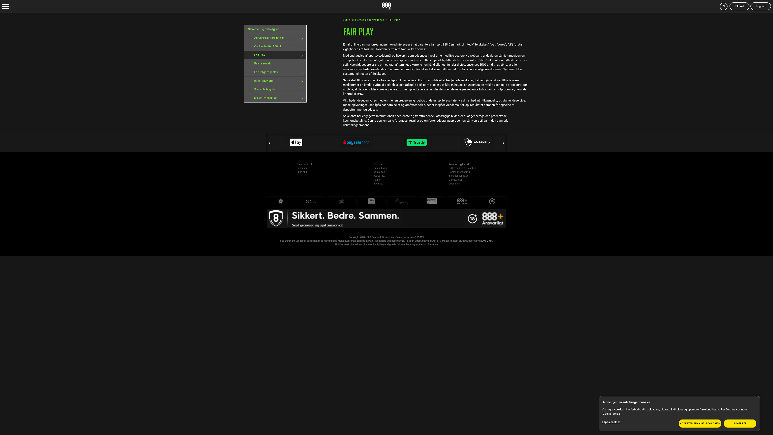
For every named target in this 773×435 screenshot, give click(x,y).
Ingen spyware (263, 80)
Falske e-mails (263, 63)
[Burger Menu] (5, 6)
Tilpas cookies (611, 422)
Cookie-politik (611, 413)
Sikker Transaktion (265, 97)
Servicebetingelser (265, 89)
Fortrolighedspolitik (266, 72)
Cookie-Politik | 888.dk (268, 46)
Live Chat (486, 240)
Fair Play (259, 55)
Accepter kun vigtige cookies (700, 423)
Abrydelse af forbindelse (269, 37)
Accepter (740, 423)
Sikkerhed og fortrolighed (263, 29)
